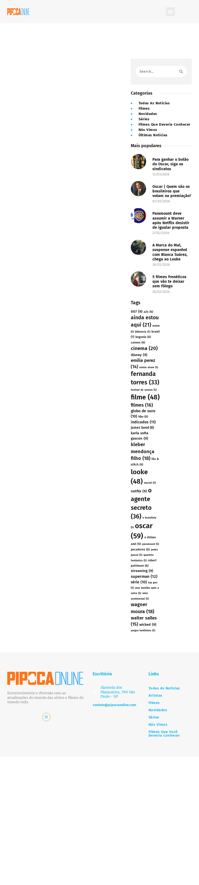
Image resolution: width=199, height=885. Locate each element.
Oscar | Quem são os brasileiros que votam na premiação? (171, 191)
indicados (143, 422)
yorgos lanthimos (143, 630)
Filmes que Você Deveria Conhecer (164, 733)
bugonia (143, 337)
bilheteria (142, 331)
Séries (154, 717)
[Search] (181, 71)
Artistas (155, 695)
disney (139, 355)
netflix (139, 491)
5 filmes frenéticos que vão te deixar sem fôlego (169, 281)
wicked (147, 624)
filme (145, 397)
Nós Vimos (158, 724)
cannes (138, 342)
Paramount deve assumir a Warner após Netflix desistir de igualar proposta (171, 220)
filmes (142, 405)
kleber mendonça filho (142, 451)
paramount (150, 544)
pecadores (140, 549)
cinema (144, 348)
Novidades (158, 710)
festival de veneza (144, 389)
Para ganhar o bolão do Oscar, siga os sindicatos (170, 164)
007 (136, 311)
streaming (142, 571)
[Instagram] (46, 717)
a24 (148, 311)
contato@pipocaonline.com (114, 705)
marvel (150, 482)
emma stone (148, 367)
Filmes (154, 703)
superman (144, 576)
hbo (143, 416)
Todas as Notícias (164, 688)
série (139, 582)
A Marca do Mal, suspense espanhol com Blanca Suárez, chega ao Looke (169, 252)
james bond (142, 428)
